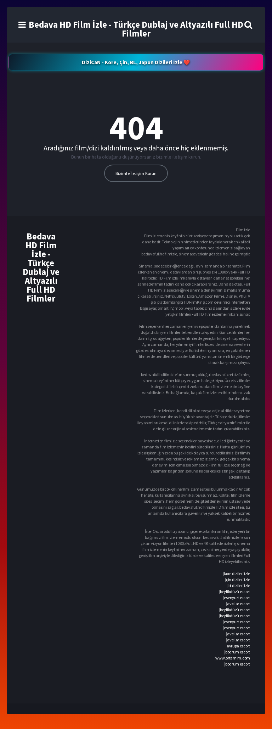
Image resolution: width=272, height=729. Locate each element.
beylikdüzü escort (235, 591)
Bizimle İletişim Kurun (136, 173)
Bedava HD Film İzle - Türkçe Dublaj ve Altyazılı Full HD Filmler (136, 29)
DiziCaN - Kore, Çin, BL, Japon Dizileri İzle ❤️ (136, 62)
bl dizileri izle (239, 585)
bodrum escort (237, 652)
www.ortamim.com (232, 658)
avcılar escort (238, 603)
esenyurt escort (237, 597)
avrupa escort (238, 645)
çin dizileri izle (238, 579)
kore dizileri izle (237, 573)
